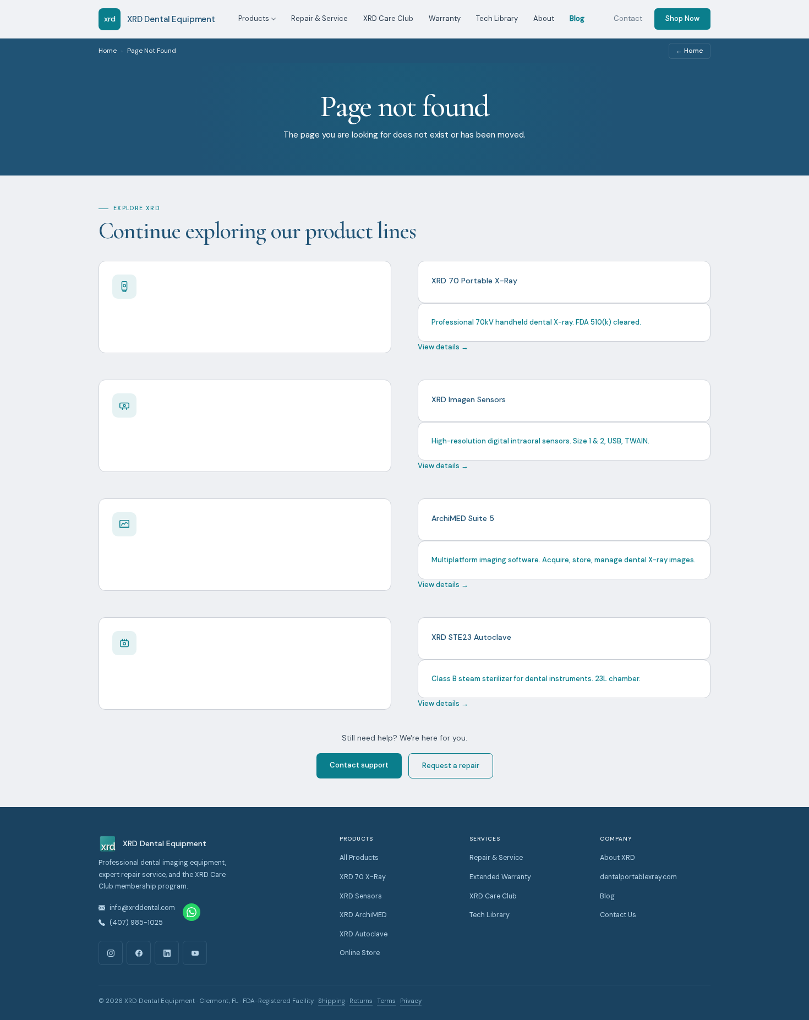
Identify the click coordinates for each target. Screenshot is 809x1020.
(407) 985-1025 (136, 922)
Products (253, 18)
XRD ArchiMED (363, 915)
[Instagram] (111, 953)
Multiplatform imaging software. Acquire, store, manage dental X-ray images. (563, 559)
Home (108, 50)
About (543, 18)
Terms (386, 1001)
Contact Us (618, 915)
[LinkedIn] (167, 953)
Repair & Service (319, 18)
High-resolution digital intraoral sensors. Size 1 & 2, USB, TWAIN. (540, 441)
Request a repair (450, 765)
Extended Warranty (500, 877)
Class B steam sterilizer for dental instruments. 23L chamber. (536, 678)
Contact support (359, 765)
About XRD (617, 857)
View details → (443, 347)
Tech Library (497, 18)
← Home (689, 50)
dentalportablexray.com (638, 877)
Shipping (331, 1001)
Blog (577, 18)
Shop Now (682, 18)
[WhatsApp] (191, 912)
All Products (359, 857)
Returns (361, 1001)
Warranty (445, 18)
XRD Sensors (361, 896)
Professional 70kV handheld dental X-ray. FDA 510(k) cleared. (536, 322)
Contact (628, 18)
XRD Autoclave (363, 934)
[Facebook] (139, 953)
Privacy (411, 1001)
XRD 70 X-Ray (363, 877)
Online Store (360, 952)
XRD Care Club (388, 18)
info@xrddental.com (142, 907)
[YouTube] (195, 953)
